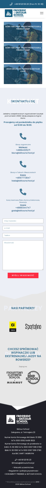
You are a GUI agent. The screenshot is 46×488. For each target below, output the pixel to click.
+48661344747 (23, 207)
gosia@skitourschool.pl (23, 210)
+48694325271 (23, 150)
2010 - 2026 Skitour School (27, 483)
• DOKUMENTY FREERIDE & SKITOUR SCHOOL (23, 474)
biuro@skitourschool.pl (23, 153)
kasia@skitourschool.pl (23, 180)
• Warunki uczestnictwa (23, 467)
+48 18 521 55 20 (21, 4)
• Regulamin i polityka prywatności (23, 471)
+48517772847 (23, 177)
